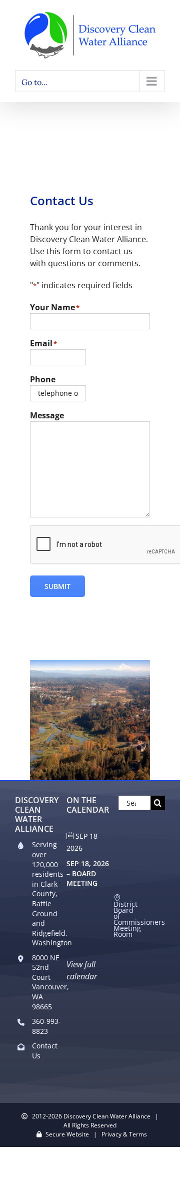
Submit (57, 586)
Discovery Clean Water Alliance (107, 1116)
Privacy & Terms (124, 1134)
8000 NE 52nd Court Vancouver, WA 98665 (47, 982)
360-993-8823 (46, 1026)
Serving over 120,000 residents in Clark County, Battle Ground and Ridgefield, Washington (47, 893)
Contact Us (45, 1050)
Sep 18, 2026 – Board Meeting (87, 873)
